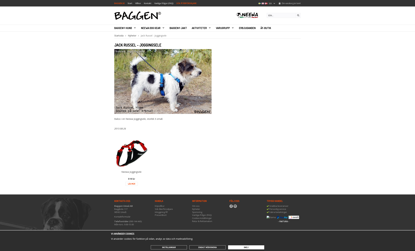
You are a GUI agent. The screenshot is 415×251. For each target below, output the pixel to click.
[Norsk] (266, 3)
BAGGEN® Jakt (178, 28)
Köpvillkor (160, 205)
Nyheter (132, 35)
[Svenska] (259, 3)
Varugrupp (223, 28)
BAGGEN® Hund (123, 28)
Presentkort (160, 215)
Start (130, 3)
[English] (263, 3)
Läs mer (131, 184)
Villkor (138, 3)
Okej (246, 247)
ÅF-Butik (266, 28)
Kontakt (147, 3)
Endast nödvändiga (207, 247)
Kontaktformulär (122, 216)
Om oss (196, 205)
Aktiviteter (199, 28)
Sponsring (197, 212)
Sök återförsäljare (164, 209)
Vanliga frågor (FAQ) (163, 3)
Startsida (119, 35)
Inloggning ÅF (161, 212)
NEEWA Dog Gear (150, 28)
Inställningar (169, 247)
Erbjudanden (247, 28)
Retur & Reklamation (202, 221)
